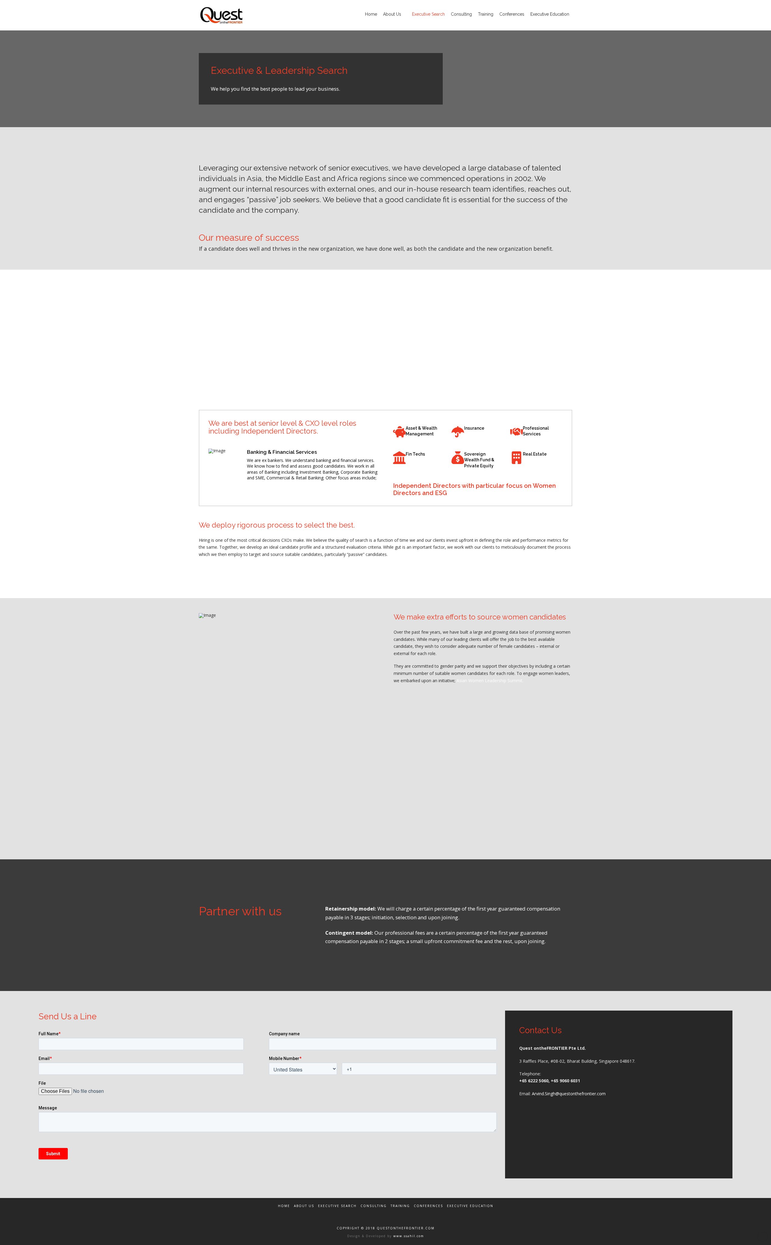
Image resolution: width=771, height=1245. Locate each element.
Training (400, 1206)
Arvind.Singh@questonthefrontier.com (569, 1093)
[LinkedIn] (399, 1214)
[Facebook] (371, 1214)
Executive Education (470, 1206)
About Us (304, 1206)
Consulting (374, 1206)
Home (284, 1206)
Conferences (428, 1206)
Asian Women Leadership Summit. (490, 680)
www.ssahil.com (408, 1236)
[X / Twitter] (385, 1214)
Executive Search (337, 1206)
